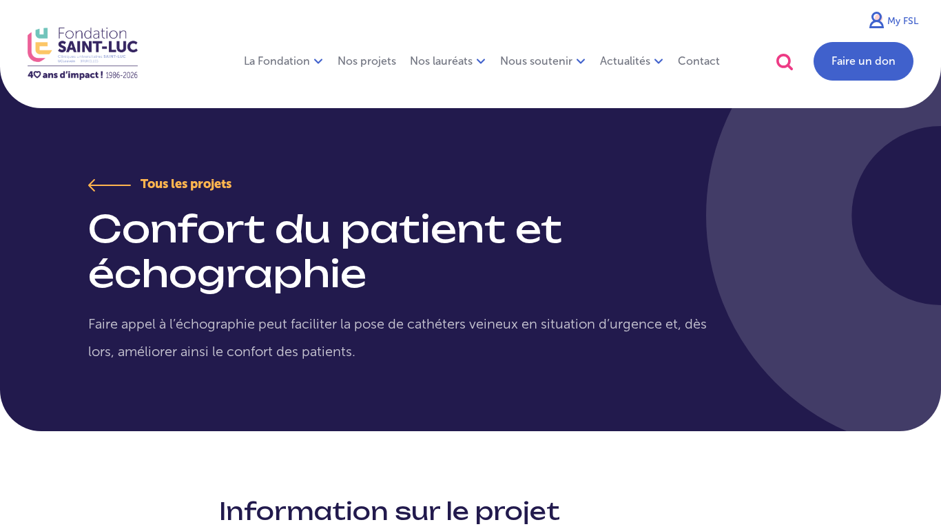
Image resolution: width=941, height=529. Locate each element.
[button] (784, 61)
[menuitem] (367, 61)
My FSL (902, 21)
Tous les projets (184, 183)
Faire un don (863, 61)
